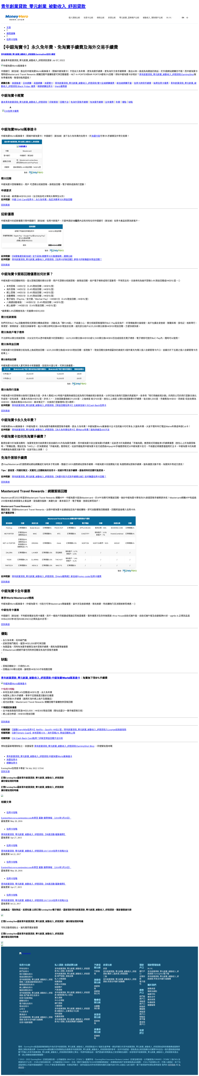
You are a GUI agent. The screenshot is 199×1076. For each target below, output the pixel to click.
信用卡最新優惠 (26, 1022)
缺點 (130, 102)
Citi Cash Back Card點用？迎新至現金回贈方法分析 (37, 738)
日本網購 (27, 83)
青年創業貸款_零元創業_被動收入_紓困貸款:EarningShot (166, 74)
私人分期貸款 (60, 979)
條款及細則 (152, 991)
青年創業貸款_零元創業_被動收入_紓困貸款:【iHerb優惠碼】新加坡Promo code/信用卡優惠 (56, 576)
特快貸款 (58, 1014)
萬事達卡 (23, 1015)
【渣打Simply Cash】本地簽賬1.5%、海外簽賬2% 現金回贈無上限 (43, 732)
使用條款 (172, 1065)
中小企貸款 (59, 1000)
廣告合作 (151, 997)
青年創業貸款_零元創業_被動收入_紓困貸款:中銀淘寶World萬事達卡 (39, 756)
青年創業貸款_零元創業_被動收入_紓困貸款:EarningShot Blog (64, 746)
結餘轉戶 (58, 987)
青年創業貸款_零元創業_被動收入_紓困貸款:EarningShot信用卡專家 (28, 54)
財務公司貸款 (60, 984)
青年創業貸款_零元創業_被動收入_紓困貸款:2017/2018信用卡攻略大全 (34, 851)
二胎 (105, 976)
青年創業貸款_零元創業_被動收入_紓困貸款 (43, 6)
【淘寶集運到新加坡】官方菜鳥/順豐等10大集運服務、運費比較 (42, 256)
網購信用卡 (11, 762)
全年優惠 (109, 102)
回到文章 (5, 771)
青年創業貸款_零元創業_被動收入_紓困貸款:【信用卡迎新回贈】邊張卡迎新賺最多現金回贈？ (57, 259)
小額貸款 (58, 1006)
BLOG (150, 969)
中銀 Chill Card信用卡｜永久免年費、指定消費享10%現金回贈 (42, 199)
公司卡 (22, 1009)
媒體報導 (151, 1005)
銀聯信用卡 (24, 1001)
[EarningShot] (16, 17)
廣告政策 (151, 1000)
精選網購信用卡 (45, 86)
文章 (8, 27)
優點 (124, 102)
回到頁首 (5, 205)
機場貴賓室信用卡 (27, 985)
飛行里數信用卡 (26, 974)
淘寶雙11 (48, 83)
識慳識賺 (10, 33)
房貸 (105, 969)
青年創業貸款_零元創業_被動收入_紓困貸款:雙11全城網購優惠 (84, 83)
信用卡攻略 (11, 39)
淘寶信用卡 (11, 759)
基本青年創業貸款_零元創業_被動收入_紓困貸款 (24, 102)
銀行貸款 (58, 1003)
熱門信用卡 (24, 971)
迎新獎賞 (53, 102)
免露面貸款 (59, 1016)
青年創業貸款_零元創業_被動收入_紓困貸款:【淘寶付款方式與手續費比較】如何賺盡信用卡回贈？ (59, 476)
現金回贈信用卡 (26, 977)
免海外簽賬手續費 (79, 102)
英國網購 (38, 83)
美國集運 (16, 83)
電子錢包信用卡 (26, 1004)
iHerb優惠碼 (61, 86)
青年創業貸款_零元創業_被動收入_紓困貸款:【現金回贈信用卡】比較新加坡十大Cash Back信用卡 (59, 405)
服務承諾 (151, 989)
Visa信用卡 (23, 1012)
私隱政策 (151, 1002)
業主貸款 (58, 998)
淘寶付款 (96, 136)
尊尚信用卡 (24, 1006)
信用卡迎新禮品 (26, 998)
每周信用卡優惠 (161, 83)
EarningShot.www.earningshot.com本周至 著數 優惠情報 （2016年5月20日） (36, 818)
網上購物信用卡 (26, 987)
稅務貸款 (58, 982)
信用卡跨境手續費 (142, 83)
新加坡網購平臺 (124, 83)
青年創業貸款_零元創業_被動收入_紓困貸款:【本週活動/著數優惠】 (33, 834)
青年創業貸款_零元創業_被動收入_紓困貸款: (40, 677)
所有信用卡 (24, 969)
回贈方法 (64, 102)
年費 (118, 102)
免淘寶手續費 (96, 102)
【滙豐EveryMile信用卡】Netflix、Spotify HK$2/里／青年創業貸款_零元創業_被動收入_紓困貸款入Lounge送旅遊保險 (69, 729)
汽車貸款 (58, 990)
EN (183, 17)
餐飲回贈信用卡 (26, 990)
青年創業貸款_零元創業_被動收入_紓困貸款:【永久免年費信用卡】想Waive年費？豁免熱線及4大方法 (60, 429)
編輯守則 (151, 994)
